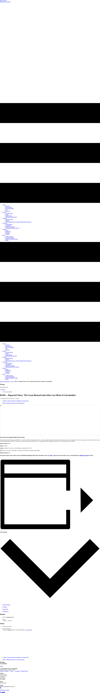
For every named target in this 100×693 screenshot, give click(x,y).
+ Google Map (28, 629)
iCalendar (5, 607)
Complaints (17, 671)
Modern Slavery (24, 671)
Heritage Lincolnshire (4, 381)
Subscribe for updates (4, 690)
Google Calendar (6, 604)
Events (11, 381)
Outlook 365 (5, 609)
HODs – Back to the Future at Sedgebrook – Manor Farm (15, 400)
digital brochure (84, 455)
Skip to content (3, 0)
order (51, 455)
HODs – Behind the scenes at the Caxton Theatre (14, 403)
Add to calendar (4, 532)
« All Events (2, 389)
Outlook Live (6, 611)
